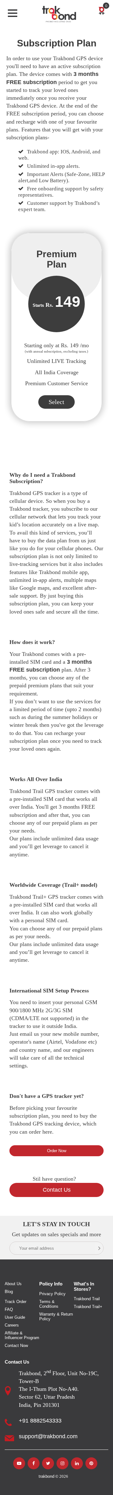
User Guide (15, 1317)
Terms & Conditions (48, 1304)
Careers (12, 1325)
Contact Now (16, 1345)
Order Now (56, 1150)
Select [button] (56, 401)
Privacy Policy (52, 1293)
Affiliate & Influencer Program (22, 1335)
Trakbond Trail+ (88, 1306)
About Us (13, 1283)
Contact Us (57, 1190)
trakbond (46, 1476)
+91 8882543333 (40, 1421)
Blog (9, 1291)
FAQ (9, 1309)
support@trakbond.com (48, 1436)
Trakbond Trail (87, 1298)
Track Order (15, 1301)
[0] (102, 9)
